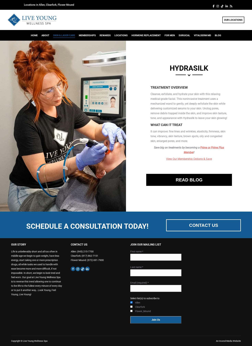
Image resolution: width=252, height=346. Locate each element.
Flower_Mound (140, 311)
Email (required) (139, 282)
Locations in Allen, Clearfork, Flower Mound (49, 4)
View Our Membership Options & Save (189, 158)
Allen (137, 302)
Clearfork (140, 307)
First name (136, 251)
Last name (136, 267)
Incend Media (226, 341)
